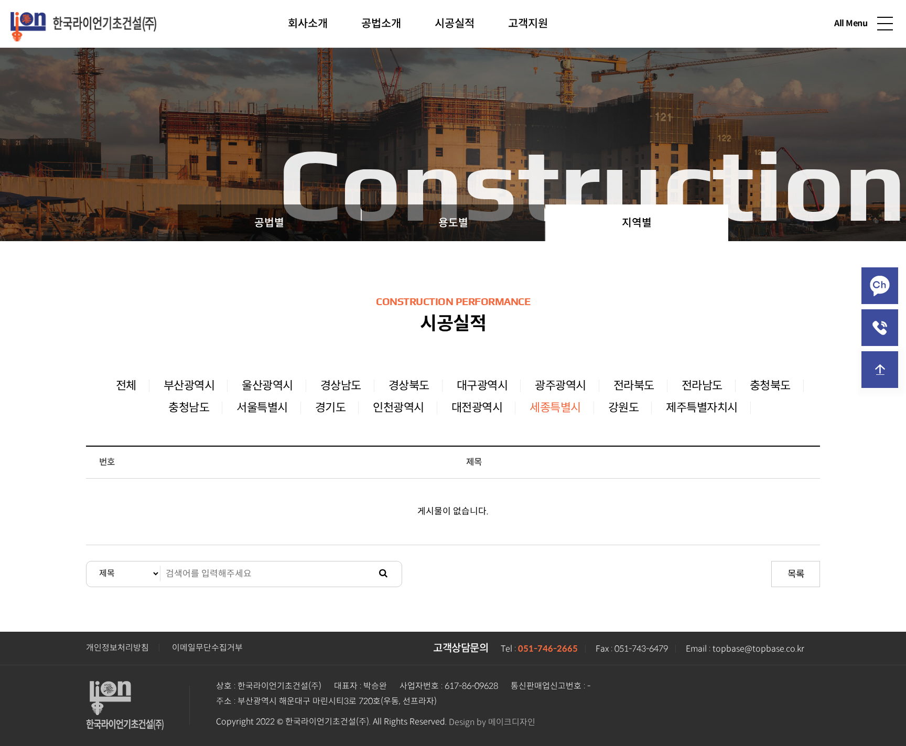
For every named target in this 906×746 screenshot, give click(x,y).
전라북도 (633, 386)
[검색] (383, 574)
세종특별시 (555, 408)
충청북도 (770, 386)
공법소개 (381, 23)
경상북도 (409, 386)
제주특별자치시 (702, 408)
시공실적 (454, 23)
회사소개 (308, 23)
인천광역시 (398, 408)
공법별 (269, 223)
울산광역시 (267, 386)
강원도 (623, 408)
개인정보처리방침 (117, 648)
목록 (796, 574)
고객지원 (528, 23)
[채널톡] (879, 285)
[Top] (879, 369)
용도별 (453, 223)
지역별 (637, 223)
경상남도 (340, 386)
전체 (126, 386)
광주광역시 (560, 386)
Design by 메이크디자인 (492, 722)
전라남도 (702, 386)
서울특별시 (262, 408)
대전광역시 (477, 408)
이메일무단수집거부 (207, 648)
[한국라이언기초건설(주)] (83, 22)
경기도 (330, 408)
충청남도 (188, 408)
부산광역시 (189, 386)
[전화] (879, 327)
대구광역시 (482, 386)
